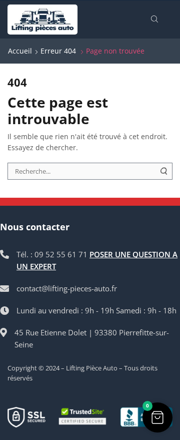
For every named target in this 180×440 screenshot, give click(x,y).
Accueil (20, 51)
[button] (157, 417)
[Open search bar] (156, 20)
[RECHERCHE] (164, 171)
